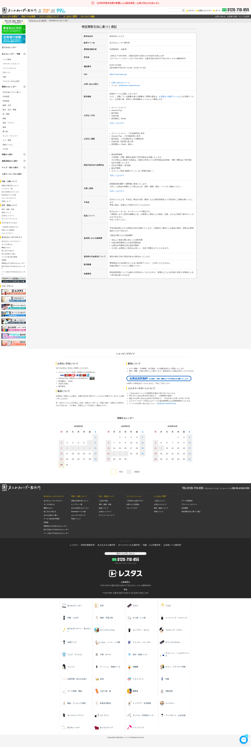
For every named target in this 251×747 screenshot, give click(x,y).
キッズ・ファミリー (10, 136)
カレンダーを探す (10, 16)
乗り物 (5, 131)
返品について (6, 212)
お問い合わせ (220, 16)
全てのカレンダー (9, 47)
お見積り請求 (232, 16)
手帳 (4, 77)
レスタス (74, 545)
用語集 (4, 260)
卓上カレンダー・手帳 (11, 54)
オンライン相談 (88, 16)
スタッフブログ (7, 233)
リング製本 (7, 59)
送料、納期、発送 (8, 209)
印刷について (6, 201)
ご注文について (159, 501)
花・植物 (6, 114)
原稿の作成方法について (10, 185)
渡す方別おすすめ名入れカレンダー (56, 529)
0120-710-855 (238, 10)
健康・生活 (7, 105)
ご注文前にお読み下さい (10, 227)
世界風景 (6, 101)
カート (218, 10)
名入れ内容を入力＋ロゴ (10, 192)
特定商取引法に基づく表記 (191, 511)
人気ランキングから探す (12, 174)
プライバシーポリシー (189, 504)
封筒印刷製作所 (88, 545)
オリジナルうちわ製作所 (129, 545)
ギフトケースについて (9, 219)
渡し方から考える (8, 251)
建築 (4, 127)
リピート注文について (49, 16)
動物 (4, 118)
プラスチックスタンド (11, 64)
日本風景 (6, 96)
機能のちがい (6, 247)
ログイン (191, 10)
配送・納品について (161, 508)
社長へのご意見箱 (8, 230)
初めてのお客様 (28, 16)
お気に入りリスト (205, 10)
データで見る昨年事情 (9, 257)
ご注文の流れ (103, 501)
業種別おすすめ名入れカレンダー (13, 263)
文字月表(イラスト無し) (12, 92)
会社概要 (185, 508)
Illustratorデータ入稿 (9, 195)
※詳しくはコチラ (117, 123)
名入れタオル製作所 (106, 545)
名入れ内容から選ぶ (9, 254)
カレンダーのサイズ (9, 198)
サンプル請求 (244, 16)
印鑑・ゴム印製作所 (151, 545)
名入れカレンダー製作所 (38, 21)
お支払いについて (8, 216)
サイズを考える (7, 244)
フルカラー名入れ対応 (11, 81)
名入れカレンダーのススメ (11, 241)
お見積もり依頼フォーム (169, 96)
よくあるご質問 (70, 16)
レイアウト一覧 (7, 189)
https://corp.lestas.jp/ (118, 74)
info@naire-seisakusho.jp (129, 85)
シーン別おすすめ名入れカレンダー (56, 533)
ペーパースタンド (9, 68)
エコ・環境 (7, 140)
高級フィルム (8, 145)
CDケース (6, 72)
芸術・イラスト (9, 123)
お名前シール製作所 (172, 545)
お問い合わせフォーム (120, 83)
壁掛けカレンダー (9, 87)
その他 (5, 149)
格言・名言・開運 (9, 110)
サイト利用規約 (187, 501)
